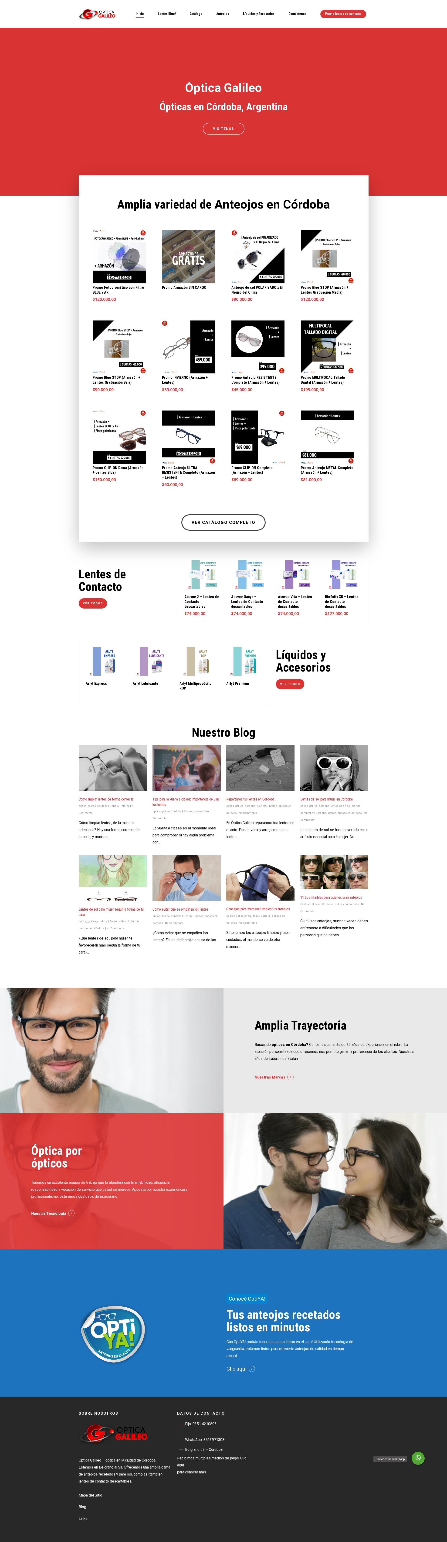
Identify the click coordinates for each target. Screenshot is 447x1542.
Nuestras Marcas (270, 1077)
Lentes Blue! (167, 14)
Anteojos (222, 14)
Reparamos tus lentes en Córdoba (250, 799)
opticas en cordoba (350, 813)
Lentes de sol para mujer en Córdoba (326, 799)
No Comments (248, 813)
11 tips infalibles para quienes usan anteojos (331, 897)
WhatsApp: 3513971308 (204, 1440)
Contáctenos (297, 14)
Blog (82, 1507)
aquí (180, 1465)
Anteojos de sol (341, 806)
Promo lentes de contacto (343, 14)
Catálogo (196, 14)
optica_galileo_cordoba (93, 806)
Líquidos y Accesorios (258, 14)
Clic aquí (237, 1369)
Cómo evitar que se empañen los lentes (180, 909)
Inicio (140, 14)
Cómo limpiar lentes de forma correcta (106, 799)
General (114, 806)
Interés (125, 806)
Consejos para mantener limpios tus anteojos (258, 909)
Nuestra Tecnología (48, 1213)
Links (83, 1518)
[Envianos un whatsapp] (418, 1458)
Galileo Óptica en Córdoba (242, 915)
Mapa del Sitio (90, 1495)
